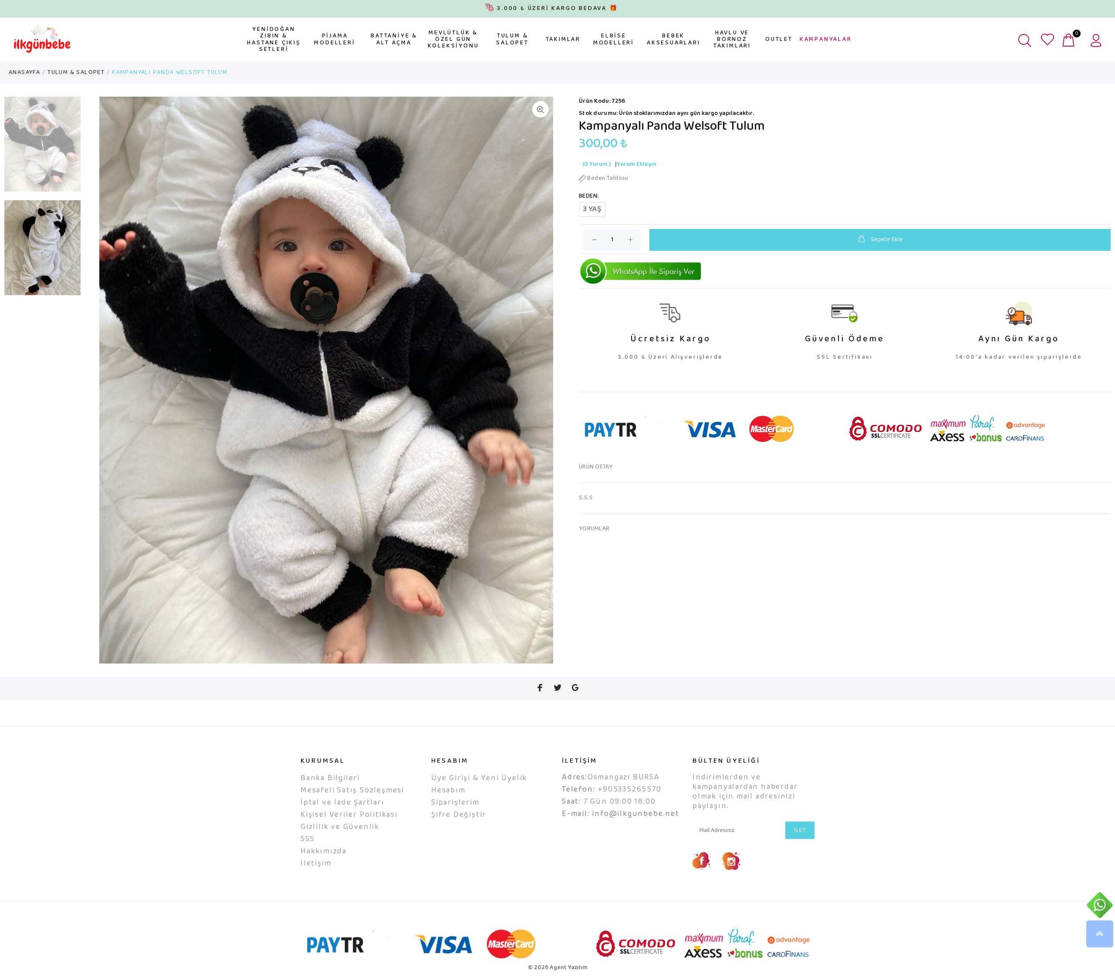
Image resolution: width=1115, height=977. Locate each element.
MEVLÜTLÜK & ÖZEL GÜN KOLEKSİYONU (453, 40)
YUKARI (1099, 933)
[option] (42, 149)
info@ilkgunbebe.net (635, 814)
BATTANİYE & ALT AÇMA (394, 39)
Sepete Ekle (887, 240)
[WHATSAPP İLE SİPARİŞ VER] (641, 271)
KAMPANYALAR (826, 39)
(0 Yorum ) (596, 164)
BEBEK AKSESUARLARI (673, 39)
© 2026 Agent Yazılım (558, 968)
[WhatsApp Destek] (1100, 905)
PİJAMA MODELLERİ (334, 39)
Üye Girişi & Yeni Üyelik (479, 778)
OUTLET (779, 39)
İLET (800, 830)
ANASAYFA (24, 72)
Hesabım (448, 791)
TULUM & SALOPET (512, 39)
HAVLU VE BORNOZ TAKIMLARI (732, 40)
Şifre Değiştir (458, 815)
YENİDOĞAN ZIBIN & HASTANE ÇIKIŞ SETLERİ (273, 39)
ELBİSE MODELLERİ (613, 39)
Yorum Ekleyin (636, 164)
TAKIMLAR (563, 39)
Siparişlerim (455, 803)
